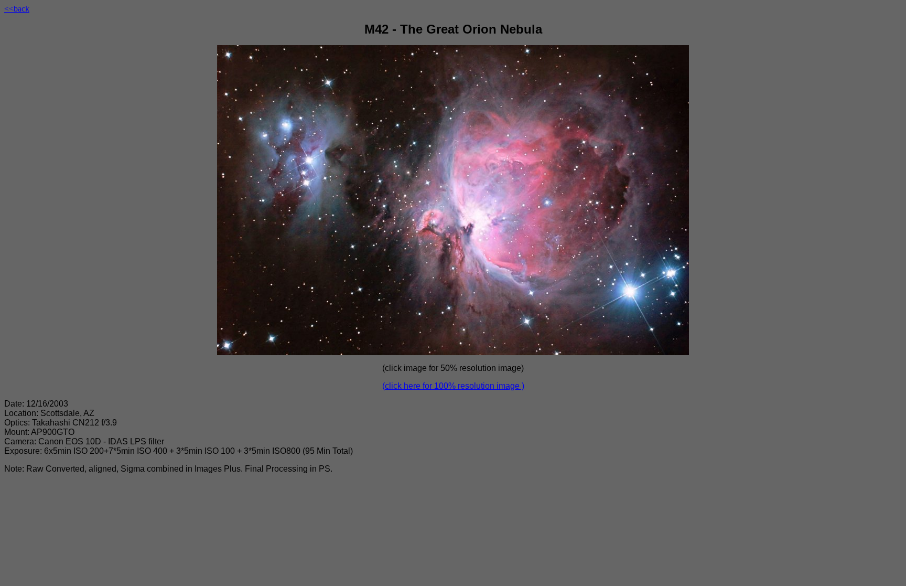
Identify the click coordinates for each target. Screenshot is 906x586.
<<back (16, 8)
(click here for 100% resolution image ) (453, 385)
